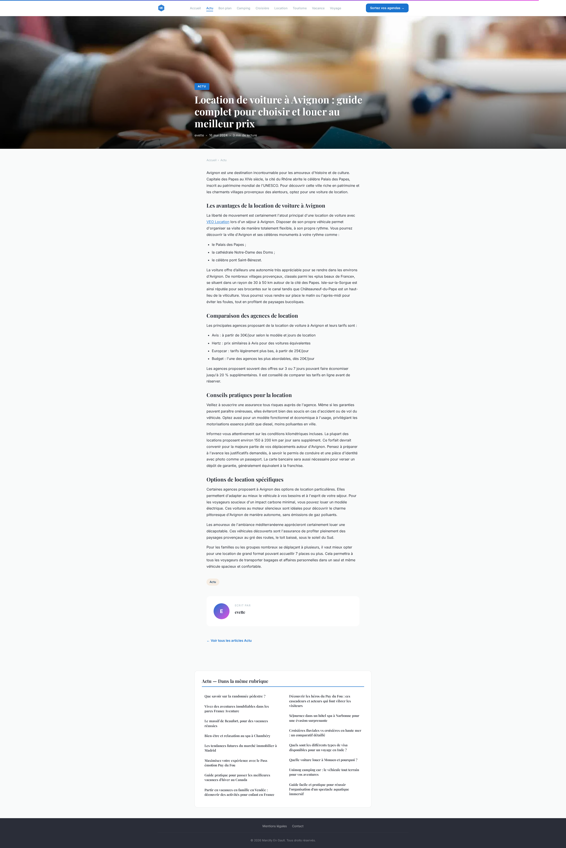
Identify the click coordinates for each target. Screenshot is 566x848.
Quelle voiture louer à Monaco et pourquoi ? (323, 760)
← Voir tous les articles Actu (229, 640)
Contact (298, 826)
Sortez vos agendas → (387, 8)
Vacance (318, 8)
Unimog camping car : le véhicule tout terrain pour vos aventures (324, 772)
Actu (209, 8)
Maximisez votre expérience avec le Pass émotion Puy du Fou (236, 762)
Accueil (195, 8)
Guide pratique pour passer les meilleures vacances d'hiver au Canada (237, 777)
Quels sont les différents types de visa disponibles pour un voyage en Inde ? (318, 747)
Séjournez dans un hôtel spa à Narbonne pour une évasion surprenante (324, 717)
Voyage (335, 8)
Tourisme (300, 8)
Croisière (262, 8)
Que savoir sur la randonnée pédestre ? (235, 696)
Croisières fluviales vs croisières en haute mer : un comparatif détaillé (325, 732)
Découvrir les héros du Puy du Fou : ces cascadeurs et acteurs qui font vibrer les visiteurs (320, 701)
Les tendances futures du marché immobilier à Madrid (241, 748)
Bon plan (224, 8)
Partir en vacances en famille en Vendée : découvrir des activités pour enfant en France (239, 792)
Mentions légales (274, 826)
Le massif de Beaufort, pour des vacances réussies (236, 723)
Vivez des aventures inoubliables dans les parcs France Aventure (237, 708)
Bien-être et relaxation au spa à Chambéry (237, 735)
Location (280, 8)
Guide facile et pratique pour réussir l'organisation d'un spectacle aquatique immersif (319, 789)
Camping (243, 8)
